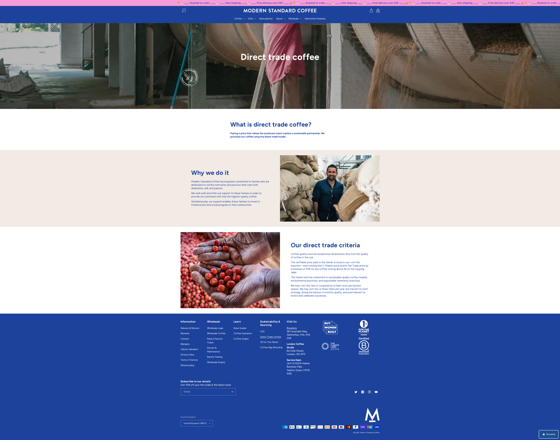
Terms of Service (189, 360)
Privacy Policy (187, 354)
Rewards (185, 333)
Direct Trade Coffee (270, 337)
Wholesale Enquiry (216, 362)
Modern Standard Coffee (369, 433)
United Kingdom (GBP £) (195, 423)
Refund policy (187, 365)
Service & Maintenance (213, 350)
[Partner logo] (330, 327)
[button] (184, 10)
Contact (185, 339)
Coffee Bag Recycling (271, 347)
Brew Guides (240, 328)
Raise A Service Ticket (215, 341)
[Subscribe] (232, 391)
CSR (262, 331)
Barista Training (214, 357)
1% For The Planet (269, 342)
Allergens (185, 344)
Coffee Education (243, 333)
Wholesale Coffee (216, 333)
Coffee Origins (241, 339)
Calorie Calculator (189, 349)
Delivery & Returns (190, 328)
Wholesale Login (215, 328)
